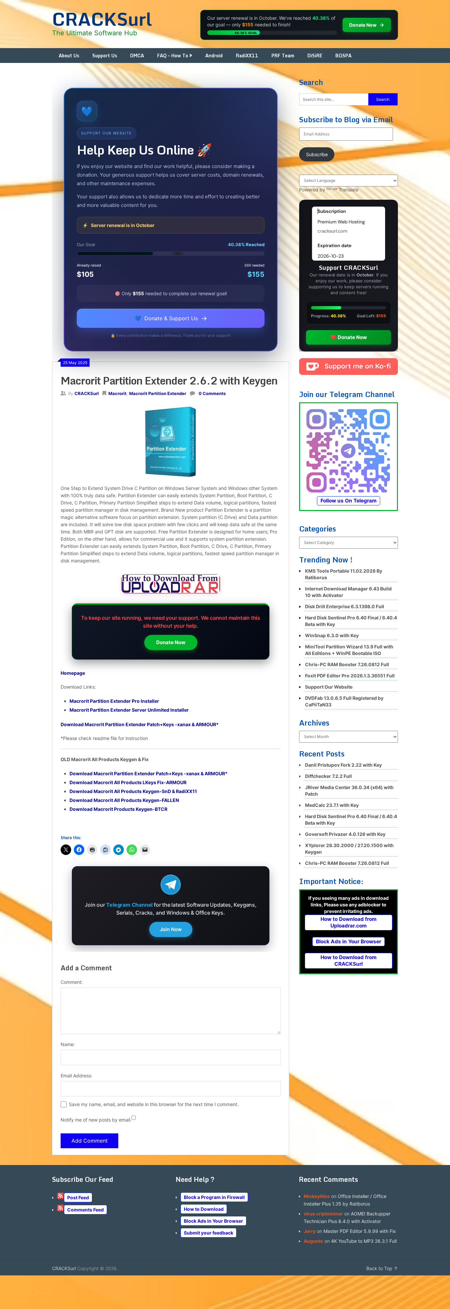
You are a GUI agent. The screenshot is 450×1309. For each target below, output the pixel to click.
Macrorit (117, 393)
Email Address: (76, 1075)
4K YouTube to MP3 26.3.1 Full (364, 1241)
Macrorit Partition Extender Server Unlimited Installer (129, 710)
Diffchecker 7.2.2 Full (328, 776)
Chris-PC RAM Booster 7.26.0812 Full (347, 664)
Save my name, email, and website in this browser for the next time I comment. (154, 1104)
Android (214, 55)
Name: (68, 1044)
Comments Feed (85, 1209)
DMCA (137, 55)
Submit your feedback (208, 1233)
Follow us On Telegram (349, 501)
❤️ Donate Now (348, 337)
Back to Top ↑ (382, 1268)
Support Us (104, 55)
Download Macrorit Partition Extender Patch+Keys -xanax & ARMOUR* (140, 724)
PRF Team (282, 55)
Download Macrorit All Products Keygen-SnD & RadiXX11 (133, 791)
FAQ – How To (172, 55)
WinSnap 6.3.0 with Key (332, 635)
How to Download (204, 1209)
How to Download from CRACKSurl (349, 960)
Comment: (72, 982)
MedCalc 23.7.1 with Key (332, 805)
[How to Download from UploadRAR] (170, 584)
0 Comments (212, 393)
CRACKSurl (102, 18)
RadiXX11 (247, 55)
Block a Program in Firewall (214, 1197)
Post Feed (78, 1197)
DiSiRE (314, 55)
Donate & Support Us (170, 318)
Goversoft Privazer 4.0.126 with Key (345, 834)
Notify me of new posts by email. (96, 1120)
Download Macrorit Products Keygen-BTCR (118, 809)
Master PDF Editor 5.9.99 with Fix (359, 1231)
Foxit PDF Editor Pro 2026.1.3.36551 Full (350, 675)
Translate (348, 189)
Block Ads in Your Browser (348, 941)
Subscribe (317, 154)
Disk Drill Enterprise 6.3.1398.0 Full (344, 606)
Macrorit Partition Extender (157, 393)
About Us (69, 55)
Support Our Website (328, 687)
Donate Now (170, 642)
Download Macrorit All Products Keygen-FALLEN (124, 800)
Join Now (171, 929)
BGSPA (343, 55)
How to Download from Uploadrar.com (349, 922)
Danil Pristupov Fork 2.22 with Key (343, 765)
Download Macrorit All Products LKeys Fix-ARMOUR (128, 782)
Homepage (73, 673)
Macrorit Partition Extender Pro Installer (114, 701)
